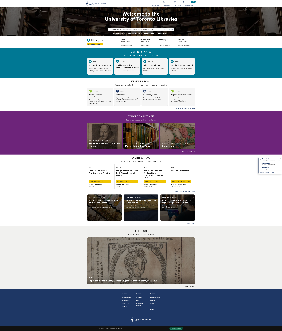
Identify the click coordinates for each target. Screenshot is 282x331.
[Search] (164, 29)
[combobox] (116, 29)
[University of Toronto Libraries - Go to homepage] (141, 321)
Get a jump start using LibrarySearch (153, 34)
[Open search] (193, 2)
